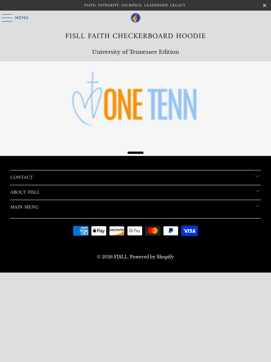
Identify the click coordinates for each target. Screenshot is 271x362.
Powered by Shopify (152, 256)
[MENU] (3, 18)
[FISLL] (135, 18)
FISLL (121, 256)
